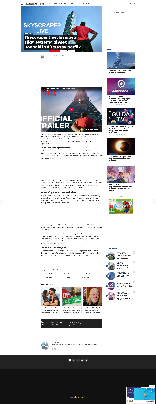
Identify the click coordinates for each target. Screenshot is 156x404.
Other (78, 4)
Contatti (90, 365)
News (55, 4)
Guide (60, 4)
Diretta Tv (85, 4)
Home (50, 4)
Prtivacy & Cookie (52, 365)
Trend (72, 4)
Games (66, 4)
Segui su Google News (73, 365)
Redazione (84, 365)
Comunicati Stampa (100, 365)
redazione (50, 55)
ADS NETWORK (62, 365)
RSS (108, 365)
